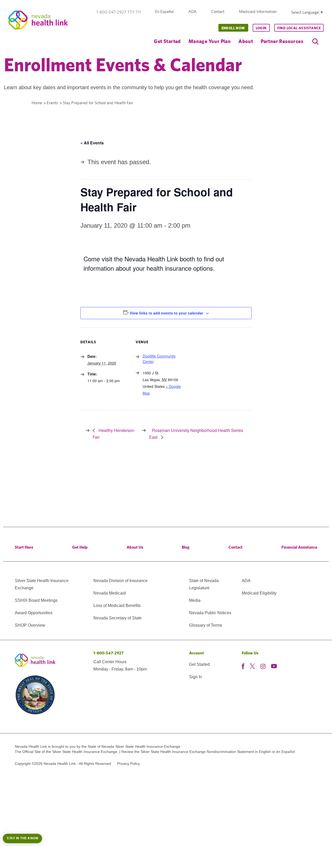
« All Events (92, 143)
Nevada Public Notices (210, 613)
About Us (135, 547)
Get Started (167, 41)
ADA (192, 11)
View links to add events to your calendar (166, 313)
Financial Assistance (299, 547)
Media (194, 600)
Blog (186, 547)
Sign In (195, 677)
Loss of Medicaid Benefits (117, 605)
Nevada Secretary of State (117, 618)
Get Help (80, 547)
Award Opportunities (33, 613)
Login (261, 28)
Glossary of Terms (205, 625)
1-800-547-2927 (108, 653)
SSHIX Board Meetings (36, 600)
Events (52, 102)
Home (37, 102)
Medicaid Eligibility (259, 593)
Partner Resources (282, 41)
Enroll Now (233, 28)
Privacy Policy (128, 763)
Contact (217, 11)
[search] (315, 41)
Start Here (24, 547)
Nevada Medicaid (109, 593)
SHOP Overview (30, 625)
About (245, 41)
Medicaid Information (257, 11)
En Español (164, 11)
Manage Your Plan (210, 41)
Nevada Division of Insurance (120, 580)
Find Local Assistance (299, 28)
